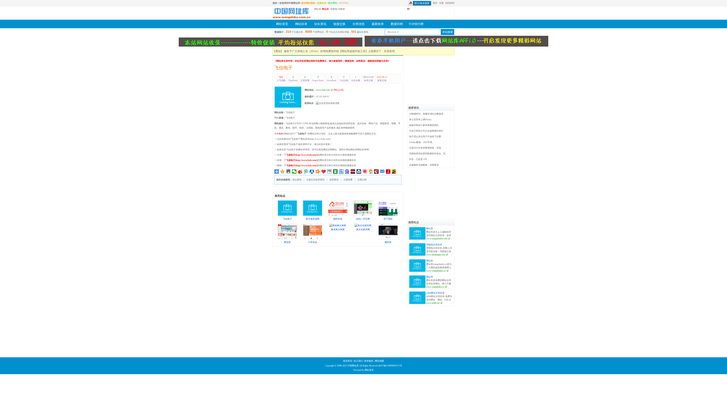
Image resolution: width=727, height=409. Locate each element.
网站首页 (282, 24)
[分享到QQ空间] (282, 171)
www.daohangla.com (435, 254)
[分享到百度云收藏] (323, 171)
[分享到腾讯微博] (306, 171)
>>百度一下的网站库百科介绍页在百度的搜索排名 (315, 155)
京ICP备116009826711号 (390, 365)
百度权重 (348, 179)
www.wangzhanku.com (436, 238)
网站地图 (379, 361)
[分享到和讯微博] (353, 171)
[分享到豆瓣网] (335, 171)
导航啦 (333, 9)
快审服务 (368, 361)
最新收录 (378, 24)
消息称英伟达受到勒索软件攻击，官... (428, 153)
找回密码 (449, 3)
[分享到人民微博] (388, 171)
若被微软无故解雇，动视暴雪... (424, 165)
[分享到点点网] (358, 171)
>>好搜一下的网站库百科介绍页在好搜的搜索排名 (315, 160)
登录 (435, 3)
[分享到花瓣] (364, 171)
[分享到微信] (294, 171)
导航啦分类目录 (434, 244)
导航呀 (341, 9)
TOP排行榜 (416, 24)
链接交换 (339, 24)
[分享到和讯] (376, 171)
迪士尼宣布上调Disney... (421, 119)
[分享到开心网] (317, 171)
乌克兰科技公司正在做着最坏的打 (426, 131)
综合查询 (296, 179)
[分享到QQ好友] (288, 171)
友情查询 (334, 179)
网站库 (317, 9)
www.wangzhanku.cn (436, 270)
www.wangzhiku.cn (435, 287)
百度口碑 (362, 179)
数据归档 (397, 24)
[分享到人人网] (312, 171)
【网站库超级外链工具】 (353, 51)
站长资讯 (320, 24)
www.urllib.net (433, 303)
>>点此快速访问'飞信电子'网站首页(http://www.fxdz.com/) (302, 139)
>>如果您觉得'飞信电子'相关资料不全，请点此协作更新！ (303, 144)
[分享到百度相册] (329, 171)
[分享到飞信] (370, 171)
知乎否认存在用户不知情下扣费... (426, 136)
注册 (441, 3)
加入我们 (358, 361)
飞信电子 (283, 67)
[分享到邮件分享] (382, 171)
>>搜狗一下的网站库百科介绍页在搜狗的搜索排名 (315, 165)
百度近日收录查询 (315, 179)
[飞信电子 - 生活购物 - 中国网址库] (291, 13)
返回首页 (347, 361)
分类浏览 (359, 24)
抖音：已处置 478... (418, 159)
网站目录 (301, 24)
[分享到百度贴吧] (341, 171)
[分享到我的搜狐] (394, 171)
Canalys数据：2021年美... (421, 142)
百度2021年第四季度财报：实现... (426, 148)
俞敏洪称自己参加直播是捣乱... (424, 125)
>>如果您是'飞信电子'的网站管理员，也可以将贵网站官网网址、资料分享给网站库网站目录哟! (321, 149)
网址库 (429, 277)
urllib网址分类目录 (435, 293)
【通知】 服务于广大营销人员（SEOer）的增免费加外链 (306, 51)
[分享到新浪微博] (300, 171)
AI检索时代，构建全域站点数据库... (427, 113)
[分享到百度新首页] (347, 171)
